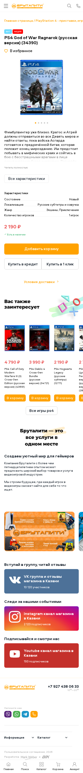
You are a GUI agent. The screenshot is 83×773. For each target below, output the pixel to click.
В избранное (21, 50)
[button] (64, 87)
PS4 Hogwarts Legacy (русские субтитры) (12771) (63, 376)
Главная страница (18, 20)
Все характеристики (26, 178)
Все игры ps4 (41, 410)
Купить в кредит (23, 264)
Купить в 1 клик (60, 264)
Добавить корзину (41, 248)
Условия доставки (39, 281)
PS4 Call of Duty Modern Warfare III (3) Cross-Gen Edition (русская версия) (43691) (14, 378)
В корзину (15, 398)
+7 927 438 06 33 (63, 686)
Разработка (11, 757)
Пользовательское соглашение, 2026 (28, 752)
